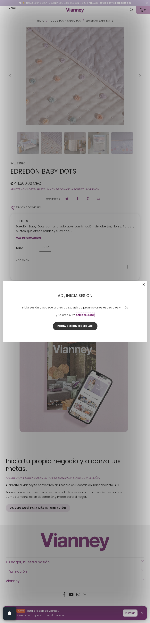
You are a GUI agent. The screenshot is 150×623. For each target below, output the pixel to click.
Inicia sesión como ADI (75, 326)
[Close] (143, 284)
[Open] (9, 613)
